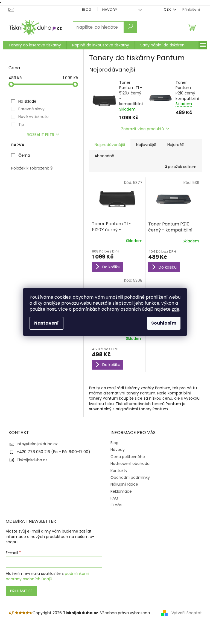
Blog (86, 9)
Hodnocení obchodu (130, 463)
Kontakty (118, 470)
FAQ (114, 498)
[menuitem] (34, 45)
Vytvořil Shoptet (186, 613)
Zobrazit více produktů (142, 129)
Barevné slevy (31, 109)
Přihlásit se (21, 591)
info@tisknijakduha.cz (37, 444)
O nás (116, 505)
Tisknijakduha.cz (32, 460)
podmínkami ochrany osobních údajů (47, 576)
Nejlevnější (146, 144)
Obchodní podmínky (130, 477)
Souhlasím (163, 323)
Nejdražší (175, 144)
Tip (21, 124)
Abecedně (104, 156)
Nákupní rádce (124, 484)
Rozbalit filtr (40, 134)
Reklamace (121, 491)
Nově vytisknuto (33, 116)
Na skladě (27, 101)
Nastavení (46, 323)
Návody (109, 9)
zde (175, 309)
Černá (24, 155)
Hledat (130, 27)
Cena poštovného (127, 456)
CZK (168, 9)
